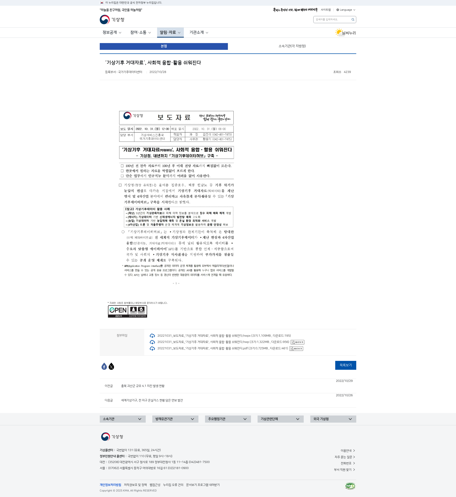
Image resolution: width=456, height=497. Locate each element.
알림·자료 (168, 32)
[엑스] (111, 366)
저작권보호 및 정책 (135, 485)
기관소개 (197, 32)
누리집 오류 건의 (173, 485)
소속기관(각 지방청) (292, 46)
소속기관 (108, 419)
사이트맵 (326, 9)
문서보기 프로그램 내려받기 (203, 485)
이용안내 (346, 450)
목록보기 (346, 365)
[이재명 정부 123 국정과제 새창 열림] (295, 10)
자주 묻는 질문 (343, 457)
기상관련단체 (269, 419)
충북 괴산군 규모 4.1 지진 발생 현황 (237, 383)
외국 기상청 (321, 419)
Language (346, 9)
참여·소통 (138, 32)
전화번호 (346, 463)
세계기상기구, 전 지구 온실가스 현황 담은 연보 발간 (237, 398)
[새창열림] (345, 33)
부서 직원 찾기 (343, 469)
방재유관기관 (164, 419)
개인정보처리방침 (110, 485)
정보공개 (110, 32)
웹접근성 (155, 485)
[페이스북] (104, 366)
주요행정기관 (216, 419)
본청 (164, 46)
